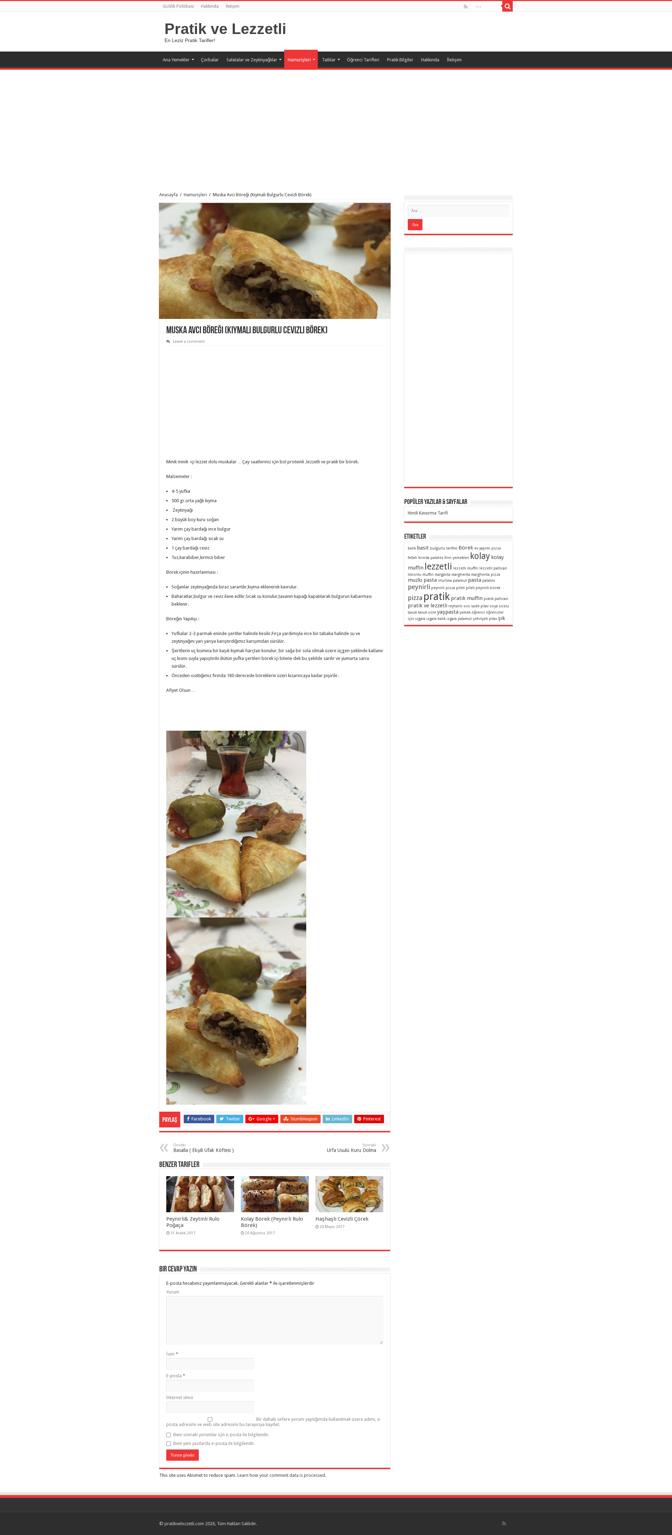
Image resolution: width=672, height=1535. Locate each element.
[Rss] (465, 6)
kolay (480, 556)
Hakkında (210, 6)
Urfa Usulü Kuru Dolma (351, 1148)
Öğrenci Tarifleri (363, 59)
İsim (172, 1354)
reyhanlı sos (459, 606)
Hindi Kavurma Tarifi (428, 513)
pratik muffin (467, 598)
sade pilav (480, 606)
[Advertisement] (336, 128)
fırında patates (430, 557)
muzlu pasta (422, 580)
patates (488, 580)
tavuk (412, 612)
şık (501, 618)
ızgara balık (436, 618)
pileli (460, 588)
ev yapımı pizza (487, 548)
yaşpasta (447, 612)
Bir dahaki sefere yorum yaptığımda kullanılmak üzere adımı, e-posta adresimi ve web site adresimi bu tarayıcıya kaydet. (274, 1422)
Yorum (172, 1292)
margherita (460, 574)
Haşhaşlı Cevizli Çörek (342, 1219)
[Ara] (507, 6)
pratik (437, 596)
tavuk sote (427, 612)
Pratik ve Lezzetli (225, 28)
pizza (415, 597)
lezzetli (438, 566)
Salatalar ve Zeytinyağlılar (251, 59)
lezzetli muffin (465, 568)
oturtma (445, 580)
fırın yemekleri (456, 557)
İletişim (232, 6)
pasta (474, 580)
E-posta (175, 1375)
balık (412, 548)
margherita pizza (485, 574)
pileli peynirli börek (483, 588)
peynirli (419, 587)
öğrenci (478, 612)
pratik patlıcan (496, 598)
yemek (465, 612)
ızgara (420, 618)
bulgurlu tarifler (443, 548)
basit (423, 548)
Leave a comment (189, 341)
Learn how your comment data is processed (281, 1475)
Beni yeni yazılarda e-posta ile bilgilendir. (214, 1443)
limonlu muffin (421, 574)
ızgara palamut (459, 618)
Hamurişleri (299, 59)
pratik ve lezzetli (427, 605)
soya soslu (499, 606)
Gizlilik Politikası (178, 6)
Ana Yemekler (176, 59)
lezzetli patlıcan (493, 568)
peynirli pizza (443, 588)
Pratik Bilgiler (400, 59)
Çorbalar (210, 59)
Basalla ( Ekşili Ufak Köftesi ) (203, 1148)
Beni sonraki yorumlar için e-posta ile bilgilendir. (221, 1434)
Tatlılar (329, 59)
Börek (465, 548)
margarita (442, 574)
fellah (412, 557)
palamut (460, 580)
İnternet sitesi (179, 1397)
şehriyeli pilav (485, 618)
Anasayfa (168, 194)
